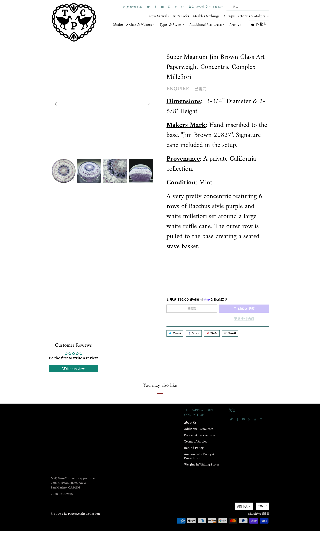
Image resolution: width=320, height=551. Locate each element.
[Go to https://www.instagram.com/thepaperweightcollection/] (176, 7)
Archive (235, 25)
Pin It (213, 333)
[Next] (148, 104)
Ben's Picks (181, 16)
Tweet (177, 333)
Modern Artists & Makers (133, 25)
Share (195, 333)
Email (232, 333)
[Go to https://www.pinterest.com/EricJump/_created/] (169, 7)
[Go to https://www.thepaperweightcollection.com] (74, 22)
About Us (190, 422)
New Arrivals (159, 16)
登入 (191, 7)
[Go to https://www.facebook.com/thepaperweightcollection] (155, 7)
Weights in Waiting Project (202, 464)
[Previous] (57, 104)
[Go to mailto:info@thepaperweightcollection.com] (183, 7)
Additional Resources (205, 25)
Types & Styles (171, 25)
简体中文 (202, 7)
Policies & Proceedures (199, 435)
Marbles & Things (206, 16)
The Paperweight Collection (81, 513)
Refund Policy (194, 448)
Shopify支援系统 (258, 513)
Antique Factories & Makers (244, 16)
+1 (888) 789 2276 (132, 7)
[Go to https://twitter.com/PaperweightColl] (148, 7)
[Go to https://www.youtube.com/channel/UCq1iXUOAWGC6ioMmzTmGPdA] (162, 7)
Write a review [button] (73, 369)
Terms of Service (195, 441)
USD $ (217, 7)
